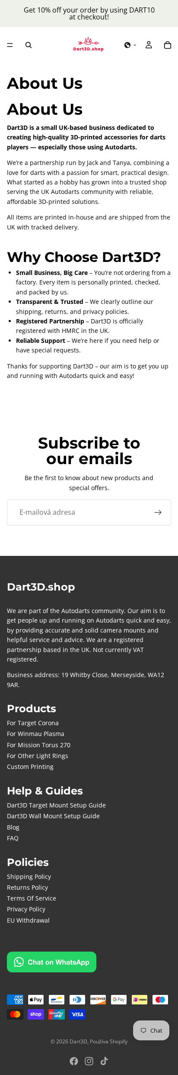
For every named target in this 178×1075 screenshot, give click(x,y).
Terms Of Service (31, 898)
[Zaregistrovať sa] (158, 513)
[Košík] (167, 45)
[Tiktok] (104, 1061)
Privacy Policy (26, 909)
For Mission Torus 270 (38, 745)
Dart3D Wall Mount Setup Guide (53, 816)
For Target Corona (33, 723)
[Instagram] (89, 1061)
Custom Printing (30, 766)
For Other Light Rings (37, 756)
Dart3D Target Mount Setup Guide (56, 805)
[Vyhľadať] (28, 45)
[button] (130, 45)
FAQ (13, 838)
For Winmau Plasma (35, 734)
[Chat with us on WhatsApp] (51, 962)
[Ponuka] (10, 45)
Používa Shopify (108, 1041)
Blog (13, 827)
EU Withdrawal (28, 920)
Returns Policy (27, 887)
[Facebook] (74, 1061)
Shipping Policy (29, 876)
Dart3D (78, 1041)
